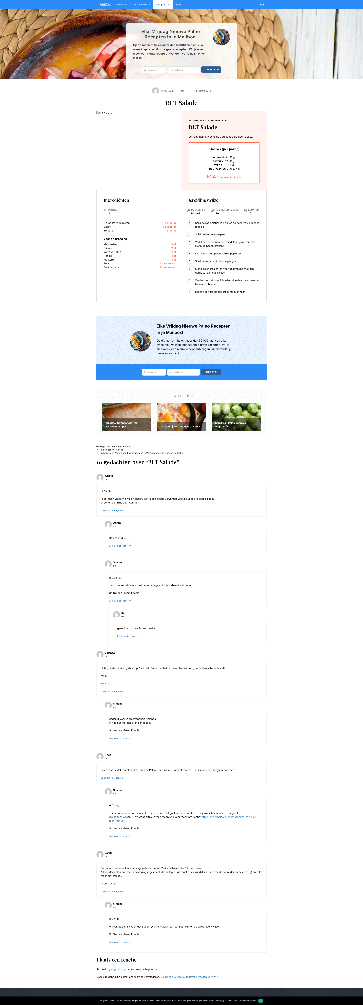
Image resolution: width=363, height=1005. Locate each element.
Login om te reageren (112, 510)
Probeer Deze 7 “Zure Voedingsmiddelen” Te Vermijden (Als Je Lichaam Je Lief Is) (142, 453)
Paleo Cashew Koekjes (111, 449)
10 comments (202, 91)
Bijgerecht (105, 446)
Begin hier (122, 4)
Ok (260, 1000)
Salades (127, 446)
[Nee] (359, 1000)
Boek (178, 4)
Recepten (161, 4)
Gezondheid (140, 4)
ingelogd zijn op (116, 969)
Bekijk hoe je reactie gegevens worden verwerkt (189, 976)
